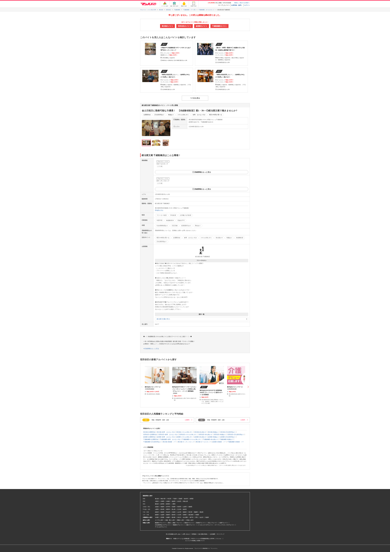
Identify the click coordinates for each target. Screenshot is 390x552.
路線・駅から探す (170, 520)
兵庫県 (162, 501)
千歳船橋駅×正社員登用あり (152, 442)
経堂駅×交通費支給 (149, 437)
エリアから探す (159, 520)
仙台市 (201, 517)
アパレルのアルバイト (161, 527)
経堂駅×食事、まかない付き (166, 437)
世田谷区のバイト (184, 26)
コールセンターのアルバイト (205, 525)
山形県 (185, 506)
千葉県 (175, 498)
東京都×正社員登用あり (227, 432)
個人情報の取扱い (203, 534)
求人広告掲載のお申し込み (173, 534)
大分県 (179, 514)
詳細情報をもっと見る (203, 172)
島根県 (162, 512)
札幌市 (207, 517)
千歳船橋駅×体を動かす (210, 439)
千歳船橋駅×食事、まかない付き (170, 439)
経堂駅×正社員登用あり (227, 437)
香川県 (190, 512)
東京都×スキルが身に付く (184, 432)
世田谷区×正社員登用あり (236, 434)
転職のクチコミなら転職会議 (181, 538)
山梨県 (157, 509)
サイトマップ (220, 534)
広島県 (173, 512)
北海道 (157, 506)
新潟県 (162, 509)
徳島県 (185, 512)
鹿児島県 (190, 514)
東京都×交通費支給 (149, 432)
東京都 (157, 498)
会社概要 (212, 534)
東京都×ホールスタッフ (203, 442)
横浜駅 (173, 517)
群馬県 (191, 498)
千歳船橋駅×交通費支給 (150, 439)
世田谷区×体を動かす (205, 434)
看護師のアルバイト (178, 525)
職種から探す (180, 520)
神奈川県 (163, 498)
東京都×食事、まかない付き (166, 432)
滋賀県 (173, 501)
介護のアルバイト (190, 525)
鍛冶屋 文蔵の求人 (163, 319)
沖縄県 (197, 514)
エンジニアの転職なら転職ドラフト (195, 540)
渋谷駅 (157, 517)
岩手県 (168, 506)
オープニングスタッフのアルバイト (225, 525)
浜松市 (179, 517)
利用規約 (194, 534)
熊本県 (173, 514)
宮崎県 (185, 514)
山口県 (179, 512)
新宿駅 (162, 517)
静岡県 (168, 504)
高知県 (201, 512)
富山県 (173, 509)
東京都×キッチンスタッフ (186, 442)
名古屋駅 (185, 517)
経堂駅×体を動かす (200, 437)
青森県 (162, 506)
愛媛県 (196, 512)
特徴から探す (190, 520)
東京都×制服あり (213, 432)
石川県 (179, 509)
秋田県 (179, 506)
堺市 (196, 517)
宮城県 (173, 506)
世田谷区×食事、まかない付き (168, 434)
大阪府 (157, 501)
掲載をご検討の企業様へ (242, 3)
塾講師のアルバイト (160, 522)
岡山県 (168, 512)
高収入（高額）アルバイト (175, 522)
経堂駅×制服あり (213, 437)
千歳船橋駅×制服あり (226, 439)
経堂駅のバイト (201, 26)
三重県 (173, 504)
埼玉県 (169, 498)
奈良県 (179, 501)
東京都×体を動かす (200, 432)
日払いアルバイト (213, 522)
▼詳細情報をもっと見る (151, 348)
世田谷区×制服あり (220, 434)
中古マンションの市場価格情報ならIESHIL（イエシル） (206, 538)
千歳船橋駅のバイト (219, 26)
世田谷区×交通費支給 (150, 434)
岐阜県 (162, 504)
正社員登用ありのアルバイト (163, 525)
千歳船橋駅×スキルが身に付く (191, 439)
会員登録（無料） (237, 5)
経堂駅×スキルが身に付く (184, 437)
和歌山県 (185, 501)
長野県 (168, 509)
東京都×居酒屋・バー (169, 442)
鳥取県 (157, 512)
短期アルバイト (223, 522)
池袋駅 (168, 517)
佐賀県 (162, 514)
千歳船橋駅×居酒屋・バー (236, 442)
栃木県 (186, 498)
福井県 (185, 509)
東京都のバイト (167, 26)
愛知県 (157, 504)
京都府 (168, 501)
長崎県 (168, 514)
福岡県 (157, 514)
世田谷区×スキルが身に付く (188, 434)
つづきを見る (195, 98)
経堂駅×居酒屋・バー (219, 442)
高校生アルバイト (189, 522)
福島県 (190, 506)
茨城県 (180, 498)
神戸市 (191, 517)
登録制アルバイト (201, 522)
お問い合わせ (186, 534)
